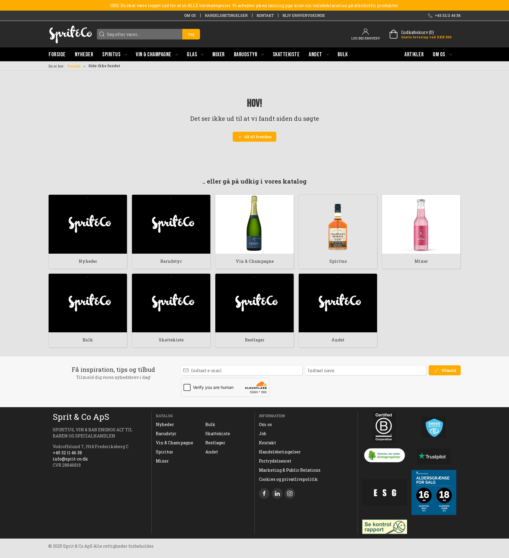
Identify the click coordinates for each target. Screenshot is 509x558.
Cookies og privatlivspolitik (288, 479)
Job (262, 433)
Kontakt (265, 15)
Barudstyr (171, 261)
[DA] (70, 34)
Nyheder (88, 261)
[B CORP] (384, 427)
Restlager (255, 340)
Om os (190, 15)
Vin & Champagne (255, 261)
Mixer (421, 261)
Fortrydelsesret (275, 461)
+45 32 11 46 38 (67, 452)
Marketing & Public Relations (289, 470)
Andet (337, 340)
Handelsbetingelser (226, 15)
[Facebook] (264, 493)
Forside (73, 66)
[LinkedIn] (277, 493)
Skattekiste (171, 340)
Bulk (87, 340)
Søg (191, 34)
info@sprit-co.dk (70, 459)
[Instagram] (290, 493)
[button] (114, 54)
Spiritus (338, 261)
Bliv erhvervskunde (303, 15)
